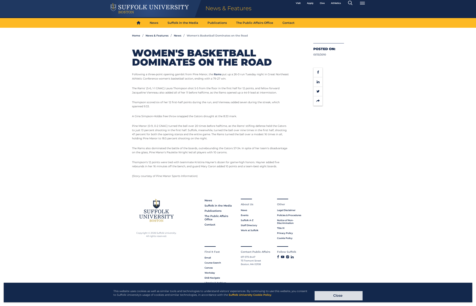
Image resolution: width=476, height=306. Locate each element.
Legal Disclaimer (286, 210)
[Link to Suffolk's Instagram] (287, 257)
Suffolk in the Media (183, 23)
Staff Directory (249, 225)
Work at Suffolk (249, 230)
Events (244, 215)
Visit (298, 3)
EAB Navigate (212, 277)
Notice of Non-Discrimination (285, 221)
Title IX (280, 228)
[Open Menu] (362, 3)
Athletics (336, 3)
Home (136, 35)
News (154, 23)
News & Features (157, 35)
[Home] (138, 23)
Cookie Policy (284, 238)
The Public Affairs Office (254, 23)
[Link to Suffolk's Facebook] (278, 257)
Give (322, 3)
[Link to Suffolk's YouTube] (282, 257)
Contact (288, 23)
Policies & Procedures (289, 215)
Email (208, 257)
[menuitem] (138, 23)
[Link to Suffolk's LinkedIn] (292, 257)
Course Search (213, 262)
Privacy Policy (285, 233)
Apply (310, 3)
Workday (210, 272)
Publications (217, 23)
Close (337, 296)
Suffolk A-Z (247, 220)
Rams (217, 74)
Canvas (209, 267)
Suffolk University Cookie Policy (250, 295)
